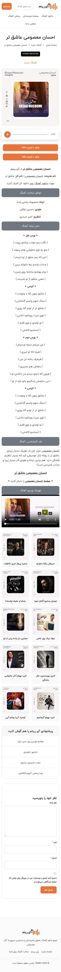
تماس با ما (30, 24)
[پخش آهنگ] (7, 134)
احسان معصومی (33, 176)
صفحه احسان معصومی (37, 481)
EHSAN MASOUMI (30, 53)
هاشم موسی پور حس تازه (30, 741)
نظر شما (53, 802)
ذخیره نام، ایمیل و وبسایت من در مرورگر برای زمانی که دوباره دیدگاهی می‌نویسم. (33, 880)
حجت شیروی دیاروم (31, 763)
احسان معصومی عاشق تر (36, 169)
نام (54, 842)
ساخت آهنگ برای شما (19, 951)
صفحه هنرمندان (31, 16)
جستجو (6, 6)
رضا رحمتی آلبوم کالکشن (30, 773)
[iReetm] (47, 6)
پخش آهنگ (14, 16)
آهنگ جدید (36, 45)
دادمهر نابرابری (31, 752)
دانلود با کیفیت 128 (30, 157)
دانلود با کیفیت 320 (30, 147)
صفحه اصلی (51, 45)
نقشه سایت (46, 951)
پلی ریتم (35, 951)
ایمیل (53, 858)
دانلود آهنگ (47, 16)
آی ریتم (15, 169)
